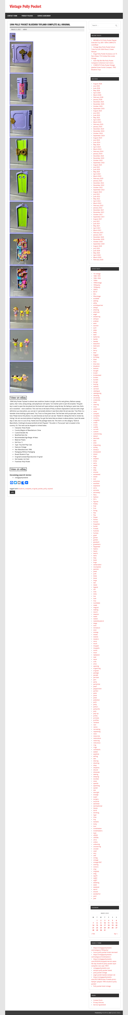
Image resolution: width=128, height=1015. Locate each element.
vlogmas (96, 871)
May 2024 (96, 145)
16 (101, 925)
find (94, 506)
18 (108, 925)
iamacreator (97, 565)
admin (25, 29)
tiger (95, 815)
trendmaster (97, 828)
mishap (95, 632)
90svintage (97, 296)
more (95, 641)
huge (95, 562)
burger (95, 382)
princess (96, 718)
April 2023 (97, 174)
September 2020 (98, 244)
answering (96, 317)
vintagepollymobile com (101, 968)
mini (94, 625)
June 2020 (96, 251)
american (96, 312)
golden (95, 540)
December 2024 (98, 129)
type (94, 833)
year (94, 898)
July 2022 (96, 194)
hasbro (95, 549)
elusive (95, 472)
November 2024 (98, 131)
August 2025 (97, 111)
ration (95, 727)
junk (94, 574)
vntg (94, 874)
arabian (95, 321)
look (94, 598)
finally (95, 504)
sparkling (96, 786)
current (95, 429)
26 (112, 928)
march (95, 612)
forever (95, 522)
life (94, 589)
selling (95, 756)
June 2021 (96, 223)
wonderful (96, 894)
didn (95, 443)
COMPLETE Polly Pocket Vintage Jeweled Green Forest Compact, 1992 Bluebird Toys (103, 67)
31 (105, 930)
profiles (96, 720)
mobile (95, 637)
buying (95, 384)
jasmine (96, 569)
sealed (95, 752)
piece (95, 695)
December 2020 (98, 237)
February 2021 (98, 233)
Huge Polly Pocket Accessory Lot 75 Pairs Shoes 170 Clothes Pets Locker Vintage (104, 56)
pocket (40, 489)
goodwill (96, 542)
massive (96, 614)
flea (94, 513)
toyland (50, 489)
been (95, 348)
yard (94, 896)
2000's (95, 289)
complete (28, 489)
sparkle (95, 783)
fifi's (94, 499)
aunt (94, 328)
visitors (95, 867)
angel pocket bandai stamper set (104, 975)
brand (95, 373)
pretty (95, 716)
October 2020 (98, 242)
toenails (96, 822)
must (95, 653)
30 (101, 930)
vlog (94, 869)
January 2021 (97, 235)
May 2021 (96, 226)
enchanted (96, 474)
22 (97, 928)
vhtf (94, 855)
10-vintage (97, 274)
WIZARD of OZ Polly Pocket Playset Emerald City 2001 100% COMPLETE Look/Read (103, 42)
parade (95, 675)
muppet (96, 646)
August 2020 (97, 246)
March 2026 (97, 95)
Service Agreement (44, 16)
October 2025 (98, 106)
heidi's (95, 553)
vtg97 (95, 880)
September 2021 (98, 217)
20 (116, 925)
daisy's (95, 436)
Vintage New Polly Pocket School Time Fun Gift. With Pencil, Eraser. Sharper (103, 49)
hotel (95, 560)
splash (95, 788)
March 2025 (97, 122)
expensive (96, 486)
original (34, 489)
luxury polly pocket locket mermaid (105, 952)
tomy (95, 824)
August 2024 (97, 138)
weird (95, 889)
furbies (95, 533)
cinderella (96, 400)
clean (95, 402)
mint (95, 630)
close (95, 407)
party (95, 682)
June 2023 (96, 169)
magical (96, 607)
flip (94, 515)
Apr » (116, 934)
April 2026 (97, 93)
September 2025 (98, 108)
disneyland (97, 452)
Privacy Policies (27, 16)
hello (95, 556)
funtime (96, 531)
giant (95, 535)
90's (94, 294)
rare (94, 725)
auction (95, 326)
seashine (96, 754)
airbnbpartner (98, 305)
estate (95, 477)
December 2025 (98, 102)
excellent (96, 483)
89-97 (95, 292)
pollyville (96, 709)
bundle (95, 380)
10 (105, 923)
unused (95, 849)
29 (97, 930)
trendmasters (97, 831)
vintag (95, 858)
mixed (95, 634)
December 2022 (98, 183)
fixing (95, 510)
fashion (95, 497)
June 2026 (96, 88)
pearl (95, 686)
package (96, 673)
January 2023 (97, 181)
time (94, 817)
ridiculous (96, 743)
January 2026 (97, 99)
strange (95, 795)
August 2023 (97, 165)
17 (105, 925)
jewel (95, 571)
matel (95, 616)
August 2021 (97, 219)
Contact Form (12, 16)
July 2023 (96, 167)
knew (95, 576)
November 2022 (98, 185)
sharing (95, 761)
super (95, 797)
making (95, 610)
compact (96, 413)
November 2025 (98, 104)
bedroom (96, 346)
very (94, 853)
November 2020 (98, 239)
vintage (95, 860)
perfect (95, 691)
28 (93, 930)
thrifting (96, 813)
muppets (96, 648)
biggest (95, 355)
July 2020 (96, 248)
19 (112, 925)
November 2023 (98, 158)
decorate (96, 438)
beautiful (96, 344)
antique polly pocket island (102, 970)
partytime (96, 684)
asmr (95, 323)
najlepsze (96, 655)
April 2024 (97, 147)
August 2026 (97, 84)
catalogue (96, 391)
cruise (95, 425)
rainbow (96, 722)
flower (95, 517)
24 (105, 928)
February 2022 (98, 205)
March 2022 (97, 203)
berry (95, 350)
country (96, 418)
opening (96, 666)
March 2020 (97, 257)
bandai (95, 341)
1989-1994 (97, 278)
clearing (96, 404)
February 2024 (98, 151)
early (95, 463)
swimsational (97, 806)
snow (95, 781)
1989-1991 (97, 276)
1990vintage (97, 283)
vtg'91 (95, 876)
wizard (95, 892)
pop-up (95, 713)
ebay (95, 470)
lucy (94, 601)
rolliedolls (96, 749)
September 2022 (98, 190)
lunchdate (96, 603)
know (95, 578)
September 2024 (98, 136)
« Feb (93, 934)
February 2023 (98, 178)
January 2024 (97, 154)
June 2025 (96, 115)
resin (95, 734)
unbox (95, 842)
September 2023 (98, 163)
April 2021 (97, 228)
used (95, 851)
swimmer (96, 804)
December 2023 (98, 156)
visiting (95, 865)
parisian (96, 677)
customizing (97, 434)
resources (96, 736)
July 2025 (96, 113)
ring (94, 745)
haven (95, 551)
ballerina (96, 337)
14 (93, 925)
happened (96, 547)
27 (116, 928)
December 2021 (98, 210)
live (94, 596)
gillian (95, 538)
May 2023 (96, 172)
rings (95, 747)
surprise (96, 801)
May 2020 (96, 253)
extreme (96, 490)
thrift (95, 810)
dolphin (96, 459)
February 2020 (98, 260)
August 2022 (97, 192)
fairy (95, 495)
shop (95, 765)
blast (95, 359)
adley (95, 303)
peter (95, 693)
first (94, 508)
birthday (96, 357)
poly (94, 711)
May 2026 (96, 90)
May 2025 (96, 117)
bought (95, 371)
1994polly (96, 287)
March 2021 (97, 230)
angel (95, 314)
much (95, 643)
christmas (96, 398)
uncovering (97, 846)
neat (94, 657)
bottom (95, 368)
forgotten (96, 524)
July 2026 (96, 86)
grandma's (96, 544)
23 (101, 928)
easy (94, 468)
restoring (96, 740)
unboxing (96, 844)
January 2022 (97, 208)
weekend (96, 887)
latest (95, 585)
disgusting (97, 445)
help (94, 558)
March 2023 (97, 176)
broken (95, 377)
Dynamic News (115, 1012)
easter (95, 465)
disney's (96, 450)
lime (94, 592)
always (95, 307)
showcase (96, 772)
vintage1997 (97, 862)
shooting (96, 763)
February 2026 (98, 97)
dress (95, 461)
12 (112, 923)
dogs (95, 456)
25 (108, 928)
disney (95, 447)
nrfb (94, 662)
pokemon (96, 700)
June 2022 (96, 196)
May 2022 (96, 199)
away (95, 330)
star (94, 790)
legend (95, 587)
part (94, 680)
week (95, 885)
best (94, 353)
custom (95, 432)
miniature (96, 628)
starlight (96, 792)
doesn (95, 454)
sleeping (96, 777)
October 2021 (98, 214)
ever (94, 479)
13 (116, 923)
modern (96, 639)
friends (95, 528)
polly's (95, 707)
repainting (96, 731)
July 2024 (96, 140)
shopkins (96, 768)
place (95, 698)
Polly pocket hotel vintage (102, 986)
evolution (96, 481)
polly (45, 489)
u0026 (95, 835)
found (95, 526)
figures (95, 501)
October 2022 (98, 187)
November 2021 (98, 212)
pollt (95, 702)
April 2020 (97, 255)
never (95, 659)
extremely (96, 492)
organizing (97, 668)
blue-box (96, 364)
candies (95, 386)
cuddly (95, 427)
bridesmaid (97, 375)
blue (94, 362)
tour (94, 826)
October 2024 (98, 133)
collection (96, 409)
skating (95, 774)
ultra (95, 840)
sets (94, 759)
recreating (96, 729)
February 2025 (98, 124)
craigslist (96, 420)
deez (94, 441)
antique (96, 319)
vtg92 (95, 878)
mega (95, 623)
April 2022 (97, 201)
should (95, 770)
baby (95, 332)
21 (93, 928)
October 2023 (98, 160)
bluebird (21, 489)
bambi (95, 339)
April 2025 (97, 120)
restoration (97, 738)
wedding (96, 883)
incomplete (97, 567)
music (95, 650)
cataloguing (97, 393)
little (95, 594)
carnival (96, 389)
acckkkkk (96, 298)
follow (95, 519)
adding (95, 301)
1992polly (96, 285)
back (94, 335)
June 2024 (96, 142)
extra (95, 488)
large (95, 580)
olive (95, 664)
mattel (95, 619)
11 (108, 923)
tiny (94, 819)
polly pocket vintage (100, 973)
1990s (95, 280)
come (95, 411)
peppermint (97, 689)
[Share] (23, 482)
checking (96, 395)
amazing (96, 310)
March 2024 (97, 149)
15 (97, 925)
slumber (96, 779)
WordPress (105, 1012)
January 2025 (97, 127)
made (95, 605)
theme (95, 808)
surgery (96, 799)
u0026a (95, 837)
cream (95, 422)
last (94, 583)
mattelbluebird (98, 621)
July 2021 (96, 221)
